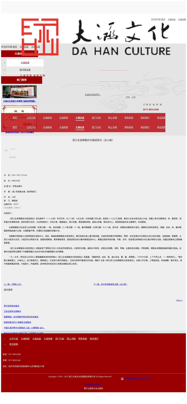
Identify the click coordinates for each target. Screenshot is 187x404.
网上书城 (112, 118)
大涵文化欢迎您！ (93, 95)
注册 (134, 97)
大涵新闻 (47, 118)
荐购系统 (128, 118)
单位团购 (161, 118)
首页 (15, 118)
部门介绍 (96, 118)
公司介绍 (31, 118)
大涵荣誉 (63, 118)
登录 (128, 97)
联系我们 (145, 118)
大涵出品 (80, 118)
